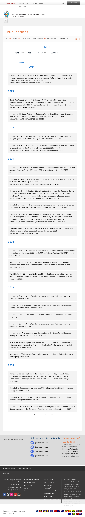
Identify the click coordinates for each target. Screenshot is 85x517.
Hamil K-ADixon (16, 100)
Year (40, 53)
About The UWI (48, 480)
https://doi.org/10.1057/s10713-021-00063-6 (45, 139)
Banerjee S (46, 214)
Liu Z (21, 305)
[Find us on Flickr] (11, 496)
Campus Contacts (22, 468)
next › (52, 414)
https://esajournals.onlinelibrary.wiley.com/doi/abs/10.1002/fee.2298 (38, 222)
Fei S (46, 274)
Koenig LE (70, 214)
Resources (51, 38)
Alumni (26, 488)
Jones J (41, 374)
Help (24, 7)
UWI (6, 38)
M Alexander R (35, 214)
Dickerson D (38, 100)
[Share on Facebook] (80, 38)
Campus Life (47, 488)
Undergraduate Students (31, 480)
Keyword (54, 53)
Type (28, 53)
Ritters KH (39, 274)
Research (64, 38)
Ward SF (13, 274)
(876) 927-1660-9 (15, 487)
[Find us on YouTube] (15, 496)
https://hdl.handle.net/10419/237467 (24, 233)
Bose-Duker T (40, 228)
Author (18, 53)
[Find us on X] (8, 496)
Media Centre (48, 496)
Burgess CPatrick (17, 374)
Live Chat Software (10, 439)
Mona (15, 38)
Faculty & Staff (28, 485)
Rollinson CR (15, 214)
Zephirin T (27, 100)
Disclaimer (22, 511)
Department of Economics (32, 38)
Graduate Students (30, 482)
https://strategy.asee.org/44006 (23, 107)
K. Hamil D (30, 274)
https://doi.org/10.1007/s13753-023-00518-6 (28, 119)
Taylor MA (58, 374)
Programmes (48, 485)
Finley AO (24, 214)
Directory (34, 4)
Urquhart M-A (24, 167)
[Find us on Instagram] (19, 496)
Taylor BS (21, 274)
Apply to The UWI (49, 482)
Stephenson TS (31, 374)
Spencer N (22, 75)
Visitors (26, 491)
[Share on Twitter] (76, 38)
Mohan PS (14, 342)
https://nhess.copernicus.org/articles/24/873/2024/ (30, 83)
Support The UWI (49, 493)
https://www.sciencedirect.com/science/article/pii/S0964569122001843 (38, 150)
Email (27, 4)
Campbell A (31, 145)
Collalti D (13, 75)
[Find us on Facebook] (4, 496)
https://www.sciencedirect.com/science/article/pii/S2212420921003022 (38, 184)
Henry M (13, 262)
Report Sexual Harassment (52, 499)
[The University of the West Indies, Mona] (25, 13)
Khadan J (13, 228)
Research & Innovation (51, 491)
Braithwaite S (15, 191)
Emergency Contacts (9, 468)
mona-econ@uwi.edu (70, 456)
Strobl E (30, 75)
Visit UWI (21, 4)
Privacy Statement (8, 513)
